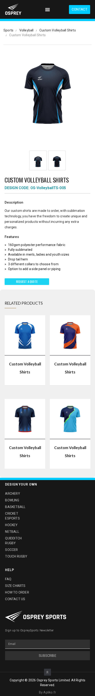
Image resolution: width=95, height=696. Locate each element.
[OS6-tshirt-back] (56, 161)
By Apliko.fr (47, 692)
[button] (47, 9)
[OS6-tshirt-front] (38, 161)
